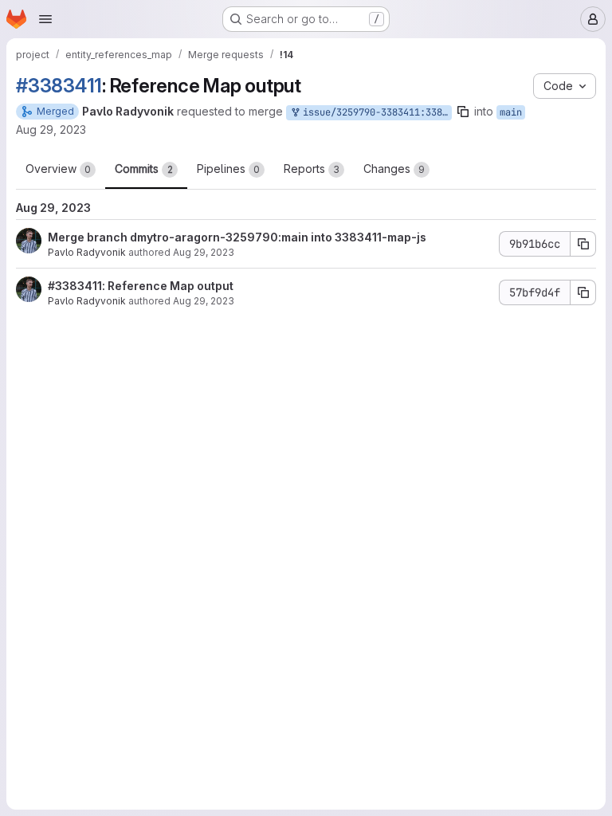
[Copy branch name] (463, 111)
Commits (144, 168)
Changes (394, 168)
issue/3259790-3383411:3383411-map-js (374, 112)
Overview (58, 168)
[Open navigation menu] (45, 19)
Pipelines (228, 168)
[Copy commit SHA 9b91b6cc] (583, 244)
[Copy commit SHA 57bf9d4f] (583, 292)
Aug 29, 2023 (51, 129)
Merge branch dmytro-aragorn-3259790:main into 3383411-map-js (237, 237)
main (511, 112)
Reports (311, 168)
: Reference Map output (167, 285)
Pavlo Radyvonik (87, 252)
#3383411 (59, 85)
